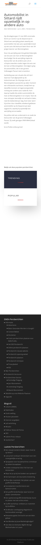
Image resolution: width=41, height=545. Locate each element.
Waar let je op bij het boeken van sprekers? (20, 473)
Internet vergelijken (12, 420)
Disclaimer (12, 335)
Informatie (9, 322)
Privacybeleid (13, 364)
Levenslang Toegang (15, 387)
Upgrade (8, 397)
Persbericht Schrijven (16, 361)
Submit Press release (13, 437)
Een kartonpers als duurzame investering (20, 477)
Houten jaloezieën (11, 417)
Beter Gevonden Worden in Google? (21, 328)
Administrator (11, 29)
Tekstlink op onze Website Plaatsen (17, 393)
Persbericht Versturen (13, 374)
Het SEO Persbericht (15, 344)
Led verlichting (10, 423)
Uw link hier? (9, 440)
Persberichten (30, 29)
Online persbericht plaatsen (18, 348)
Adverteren (12, 325)
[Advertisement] (20, 147)
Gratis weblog (10, 413)
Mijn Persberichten (12, 371)
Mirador (8, 427)
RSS (9, 368)
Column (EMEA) (10, 407)
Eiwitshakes (9, 410)
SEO (6, 433)
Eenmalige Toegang (15, 380)
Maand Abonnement (15, 390)
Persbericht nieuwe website (18, 351)
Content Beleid (13, 332)
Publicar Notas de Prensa (14, 430)
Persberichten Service (13, 378)
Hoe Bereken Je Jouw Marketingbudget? (19, 521)
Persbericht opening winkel (18, 354)
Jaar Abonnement (14, 383)
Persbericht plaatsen (15, 358)
